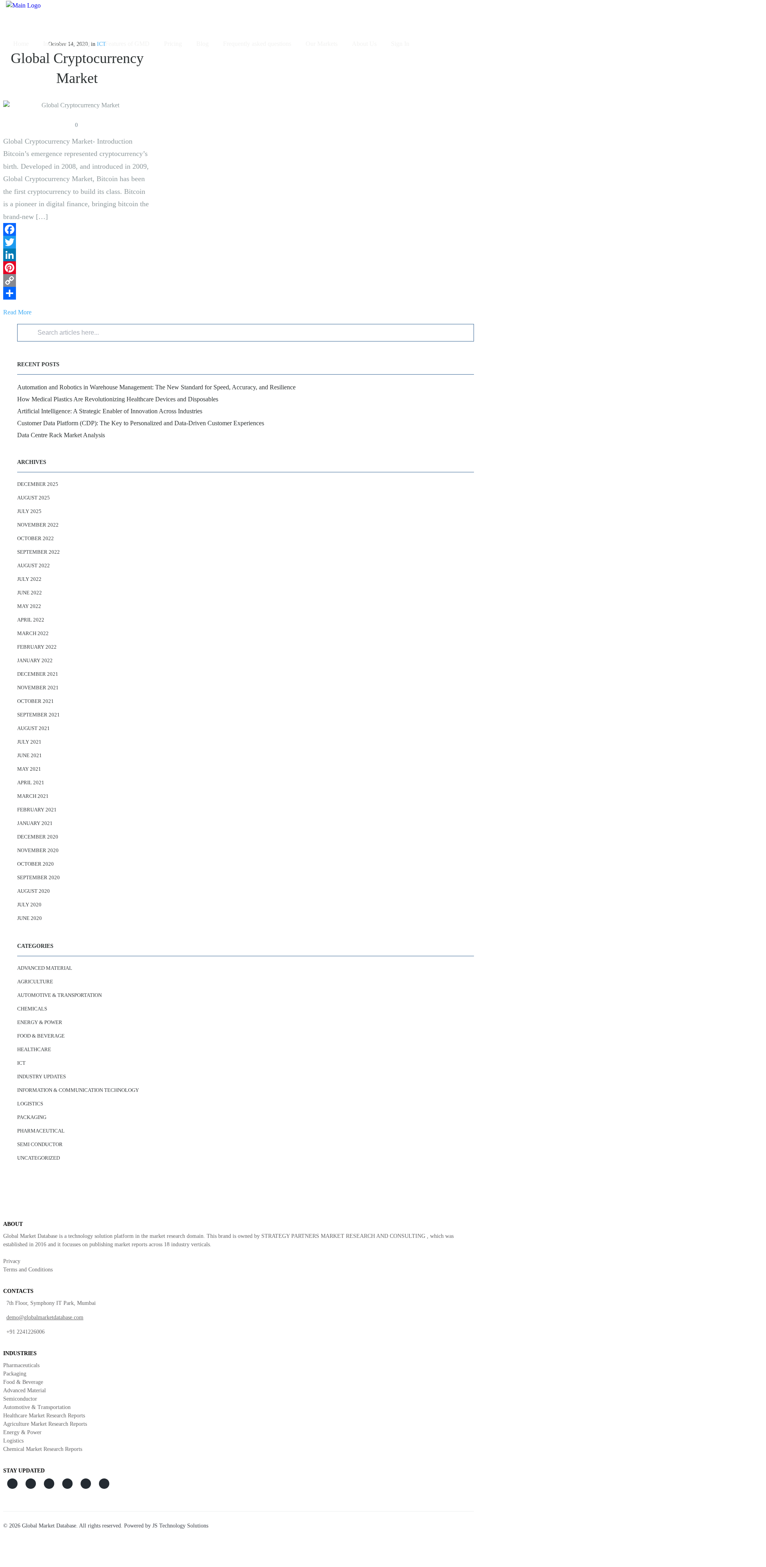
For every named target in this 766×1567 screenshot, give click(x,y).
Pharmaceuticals (21, 1365)
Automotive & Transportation (59, 995)
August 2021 (33, 728)
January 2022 (35, 660)
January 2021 (35, 823)
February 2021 (37, 810)
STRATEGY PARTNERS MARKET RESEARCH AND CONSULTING (343, 1236)
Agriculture (35, 982)
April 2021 (30, 782)
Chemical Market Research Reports (42, 1449)
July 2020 (29, 905)
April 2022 (30, 620)
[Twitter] (77, 242)
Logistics (30, 1104)
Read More (17, 312)
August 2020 (33, 891)
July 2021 (29, 742)
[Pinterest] (77, 267)
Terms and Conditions (28, 1270)
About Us (364, 43)
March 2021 (33, 796)
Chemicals (32, 1009)
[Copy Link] (77, 280)
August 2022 (33, 565)
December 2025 (37, 484)
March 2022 (33, 633)
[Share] (77, 293)
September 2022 (38, 552)
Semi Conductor (40, 1144)
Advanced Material (44, 968)
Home (21, 43)
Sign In (400, 43)
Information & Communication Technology (78, 1090)
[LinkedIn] (77, 255)
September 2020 (38, 877)
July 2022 (29, 579)
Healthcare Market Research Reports (44, 1416)
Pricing (173, 43)
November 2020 (38, 850)
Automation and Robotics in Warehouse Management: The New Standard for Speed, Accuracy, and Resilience (156, 387)
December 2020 (37, 837)
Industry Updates (41, 1077)
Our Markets (322, 43)
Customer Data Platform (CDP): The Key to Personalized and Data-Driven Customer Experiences (140, 423)
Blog (202, 43)
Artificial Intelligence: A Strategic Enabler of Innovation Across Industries (109, 411)
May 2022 (29, 606)
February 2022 (37, 647)
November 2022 (38, 525)
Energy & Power (39, 1022)
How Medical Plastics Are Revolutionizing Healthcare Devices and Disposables (117, 399)
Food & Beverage (41, 1036)
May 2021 (29, 769)
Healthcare (34, 1049)
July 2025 (29, 511)
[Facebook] (77, 229)
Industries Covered (67, 43)
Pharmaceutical (41, 1131)
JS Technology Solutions (180, 1526)
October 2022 (35, 538)
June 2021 (29, 755)
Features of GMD (127, 43)
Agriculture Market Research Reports (45, 1424)
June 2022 (29, 593)
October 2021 (35, 701)
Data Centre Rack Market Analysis (61, 435)
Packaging (31, 1117)
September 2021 (38, 715)
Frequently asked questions (257, 43)
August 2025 (33, 498)
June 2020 (29, 918)
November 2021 (38, 688)
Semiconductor (20, 1399)
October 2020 (35, 864)
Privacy (11, 1261)
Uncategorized (38, 1158)
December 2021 (37, 674)
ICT (21, 1063)
